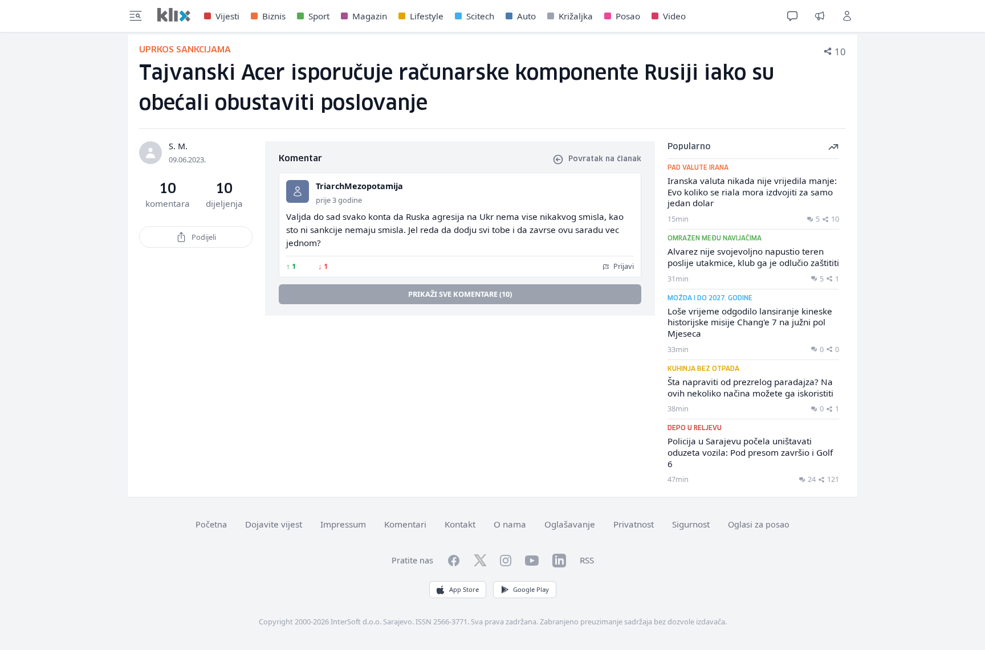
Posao (628, 16)
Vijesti (227, 16)
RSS (587, 560)
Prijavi (623, 266)
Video (674, 16)
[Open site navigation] (135, 15)
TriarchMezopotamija (359, 186)
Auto (526, 16)
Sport (318, 16)
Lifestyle (426, 16)
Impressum (343, 524)
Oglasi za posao (758, 524)
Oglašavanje (569, 524)
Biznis (274, 16)
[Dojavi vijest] (819, 16)
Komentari (405, 524)
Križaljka (576, 16)
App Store (464, 589)
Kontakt (460, 524)
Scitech (480, 16)
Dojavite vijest (273, 524)
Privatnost (633, 524)
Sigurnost (691, 524)
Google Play (531, 589)
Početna (211, 524)
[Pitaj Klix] (792, 16)
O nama (510, 524)
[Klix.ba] (173, 15)
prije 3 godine (339, 200)
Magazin (369, 16)
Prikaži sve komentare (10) (460, 294)
